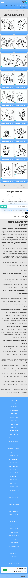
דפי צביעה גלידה (14, 479)
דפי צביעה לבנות (14, 427)
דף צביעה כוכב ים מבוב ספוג (7, 181)
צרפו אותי (3, 206)
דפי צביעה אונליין (14, 556)
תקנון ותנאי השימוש (9, 210)
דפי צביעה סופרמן (14, 550)
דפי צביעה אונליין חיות (14, 560)
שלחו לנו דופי (14, 414)
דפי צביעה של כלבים (14, 445)
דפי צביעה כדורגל (14, 525)
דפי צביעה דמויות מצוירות (14, 448)
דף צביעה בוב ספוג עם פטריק (7, 105)
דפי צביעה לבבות (14, 487)
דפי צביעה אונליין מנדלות (14, 563)
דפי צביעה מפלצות (14, 521)
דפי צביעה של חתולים (14, 441)
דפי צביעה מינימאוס (14, 504)
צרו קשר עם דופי (14, 410)
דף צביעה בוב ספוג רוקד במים (7, 87)
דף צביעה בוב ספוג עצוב (7, 141)
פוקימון (23, 7)
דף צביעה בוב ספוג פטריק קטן (21, 159)
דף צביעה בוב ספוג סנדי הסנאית (21, 33)
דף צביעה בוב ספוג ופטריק (7, 69)
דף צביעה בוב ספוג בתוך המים (7, 51)
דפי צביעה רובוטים (14, 518)
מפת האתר (14, 421)
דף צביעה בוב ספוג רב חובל (21, 87)
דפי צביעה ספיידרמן (14, 546)
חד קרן (15, 5)
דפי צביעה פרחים (14, 483)
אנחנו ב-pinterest (14, 417)
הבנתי (5, 570)
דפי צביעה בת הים (14, 472)
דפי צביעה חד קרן (14, 476)
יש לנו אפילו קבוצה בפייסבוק (17, 213)
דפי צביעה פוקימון (14, 452)
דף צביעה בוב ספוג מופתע (21, 105)
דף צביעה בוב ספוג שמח (7, 33)
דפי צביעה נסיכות (14, 469)
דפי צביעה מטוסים (14, 528)
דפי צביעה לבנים (14, 431)
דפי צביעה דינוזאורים (14, 514)
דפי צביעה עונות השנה (14, 459)
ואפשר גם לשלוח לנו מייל (18, 216)
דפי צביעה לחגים (14, 462)
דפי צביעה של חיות (14, 434)
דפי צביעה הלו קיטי (14, 494)
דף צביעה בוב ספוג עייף (7, 159)
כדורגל (19, 7)
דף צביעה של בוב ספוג (21, 123)
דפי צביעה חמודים (14, 508)
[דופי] (25, 3)
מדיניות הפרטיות (17, 571)
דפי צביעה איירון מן (14, 543)
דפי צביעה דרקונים (14, 532)
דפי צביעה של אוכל (14, 438)
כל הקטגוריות (14, 406)
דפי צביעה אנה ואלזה (14, 497)
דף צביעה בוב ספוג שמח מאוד (21, 181)
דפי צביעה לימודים (14, 455)
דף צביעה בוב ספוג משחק (21, 69)
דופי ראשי (14, 403)
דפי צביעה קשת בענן (14, 490)
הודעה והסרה (4, 576)
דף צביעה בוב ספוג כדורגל (21, 51)
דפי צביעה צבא (14, 539)
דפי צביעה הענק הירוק (14, 535)
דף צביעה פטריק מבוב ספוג (7, 123)
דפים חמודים (10, 5)
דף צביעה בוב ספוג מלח (21, 141)
